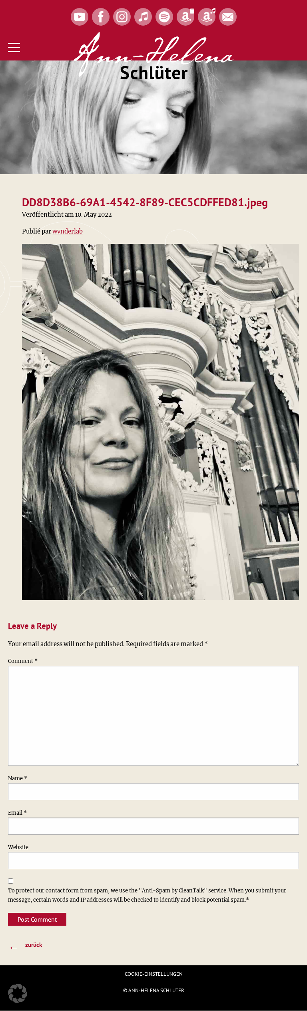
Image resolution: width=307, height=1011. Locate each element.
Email (17, 813)
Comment (23, 661)
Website (18, 847)
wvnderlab (67, 231)
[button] (17, 993)
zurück (25, 945)
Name (17, 778)
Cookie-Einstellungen (154, 974)
